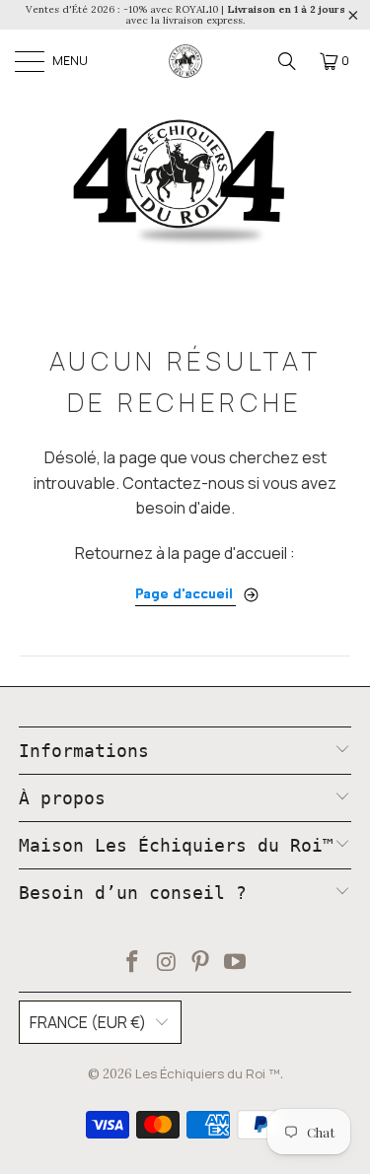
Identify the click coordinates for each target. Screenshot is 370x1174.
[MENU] (29, 61)
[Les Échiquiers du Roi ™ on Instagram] (167, 963)
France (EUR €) (88, 1022)
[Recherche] (287, 61)
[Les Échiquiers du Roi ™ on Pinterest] (201, 963)
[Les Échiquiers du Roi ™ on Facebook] (133, 963)
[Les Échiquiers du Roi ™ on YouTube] (236, 963)
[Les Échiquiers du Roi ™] (185, 61)
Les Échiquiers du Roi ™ (207, 1073)
